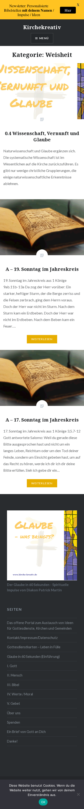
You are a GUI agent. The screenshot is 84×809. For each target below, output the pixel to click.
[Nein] (78, 794)
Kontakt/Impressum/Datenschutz (32, 638)
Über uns (14, 713)
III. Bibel (13, 685)
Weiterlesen (41, 339)
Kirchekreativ (42, 27)
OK (43, 802)
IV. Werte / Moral (20, 694)
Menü (44, 38)
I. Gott (12, 666)
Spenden (13, 722)
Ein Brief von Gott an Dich (26, 732)
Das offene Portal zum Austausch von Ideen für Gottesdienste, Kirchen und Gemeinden (40, 625)
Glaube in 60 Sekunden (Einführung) (33, 657)
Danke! (12, 741)
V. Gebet (13, 703)
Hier (68, 10)
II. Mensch (14, 675)
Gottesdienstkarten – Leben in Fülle (33, 647)
